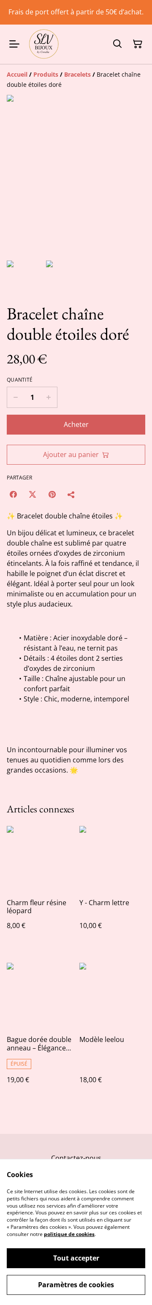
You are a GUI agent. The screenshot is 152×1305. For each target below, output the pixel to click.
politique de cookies (69, 1234)
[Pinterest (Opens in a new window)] (52, 494)
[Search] (117, 44)
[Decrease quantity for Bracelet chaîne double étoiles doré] (15, 397)
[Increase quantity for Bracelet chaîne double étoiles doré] (48, 397)
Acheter (76, 424)
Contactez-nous (76, 1158)
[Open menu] (14, 44)
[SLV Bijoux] (44, 44)
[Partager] (71, 494)
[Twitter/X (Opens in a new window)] (32, 494)
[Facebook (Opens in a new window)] (13, 494)
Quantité (20, 380)
